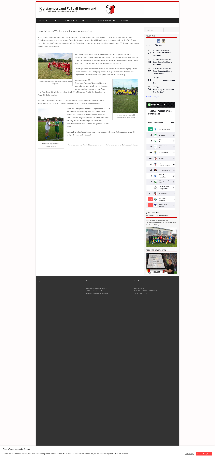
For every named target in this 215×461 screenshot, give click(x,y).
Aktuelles (43, 20)
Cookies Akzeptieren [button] (204, 454)
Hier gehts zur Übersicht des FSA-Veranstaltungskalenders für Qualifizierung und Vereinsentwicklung (161, 222)
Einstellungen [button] (189, 454)
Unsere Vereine (71, 20)
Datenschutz (90, 281)
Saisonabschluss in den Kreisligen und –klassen (123, 145)
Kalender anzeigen (152, 97)
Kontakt (124, 20)
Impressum (41, 281)
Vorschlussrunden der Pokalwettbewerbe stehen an (84, 145)
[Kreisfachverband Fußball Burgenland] (90, 14)
